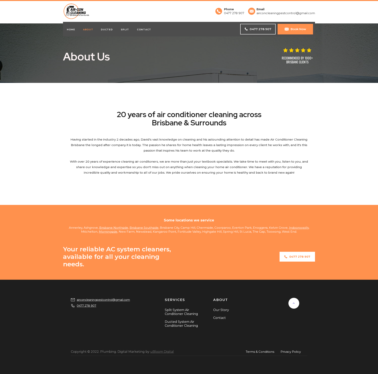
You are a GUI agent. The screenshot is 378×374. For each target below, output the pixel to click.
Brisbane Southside (144, 228)
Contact (144, 29)
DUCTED (107, 29)
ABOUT (88, 29)
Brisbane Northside (113, 228)
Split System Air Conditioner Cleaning (181, 312)
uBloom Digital (162, 352)
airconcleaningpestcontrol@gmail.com (103, 300)
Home (71, 29)
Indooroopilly (299, 228)
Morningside (108, 231)
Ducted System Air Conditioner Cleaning (181, 324)
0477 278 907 (86, 305)
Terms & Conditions (260, 352)
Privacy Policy (291, 352)
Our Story (221, 310)
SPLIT (125, 29)
